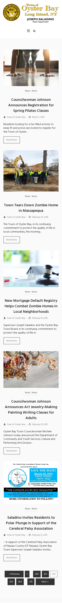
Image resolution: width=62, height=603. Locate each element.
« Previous (14, 574)
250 (37, 574)
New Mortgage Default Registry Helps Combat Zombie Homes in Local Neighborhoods (31, 306)
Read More (11, 140)
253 (11, 582)
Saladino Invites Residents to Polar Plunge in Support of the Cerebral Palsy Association (31, 523)
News (27, 91)
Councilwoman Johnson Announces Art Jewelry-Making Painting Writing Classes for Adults (31, 410)
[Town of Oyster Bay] (31, 12)
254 (20, 582)
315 (31, 582)
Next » (45, 582)
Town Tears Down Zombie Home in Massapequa (31, 208)
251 (45, 574)
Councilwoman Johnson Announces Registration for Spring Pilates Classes (31, 105)
